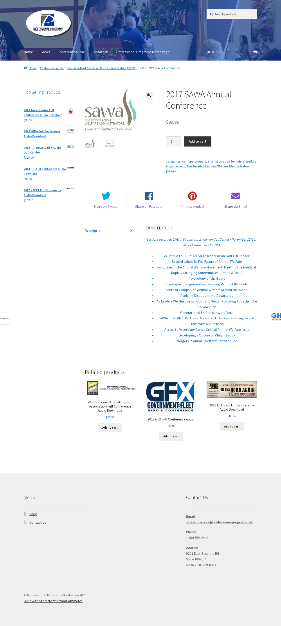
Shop (33, 514)
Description (93, 230)
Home (28, 52)
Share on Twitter (106, 206)
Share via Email (235, 206)
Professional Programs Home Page (142, 52)
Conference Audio (71, 52)
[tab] (110, 230)
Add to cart (197, 141)
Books (45, 52)
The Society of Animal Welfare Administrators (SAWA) (102, 68)
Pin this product (192, 206)
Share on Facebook (149, 206)
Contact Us (100, 52)
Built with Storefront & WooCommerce (53, 601)
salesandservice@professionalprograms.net (219, 522)
